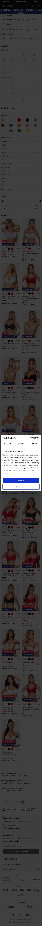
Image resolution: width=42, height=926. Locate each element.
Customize (20, 487)
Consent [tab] (7, 444)
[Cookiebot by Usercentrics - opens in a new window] (30, 437)
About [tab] (34, 444)
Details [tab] (21, 444)
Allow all (21, 480)
